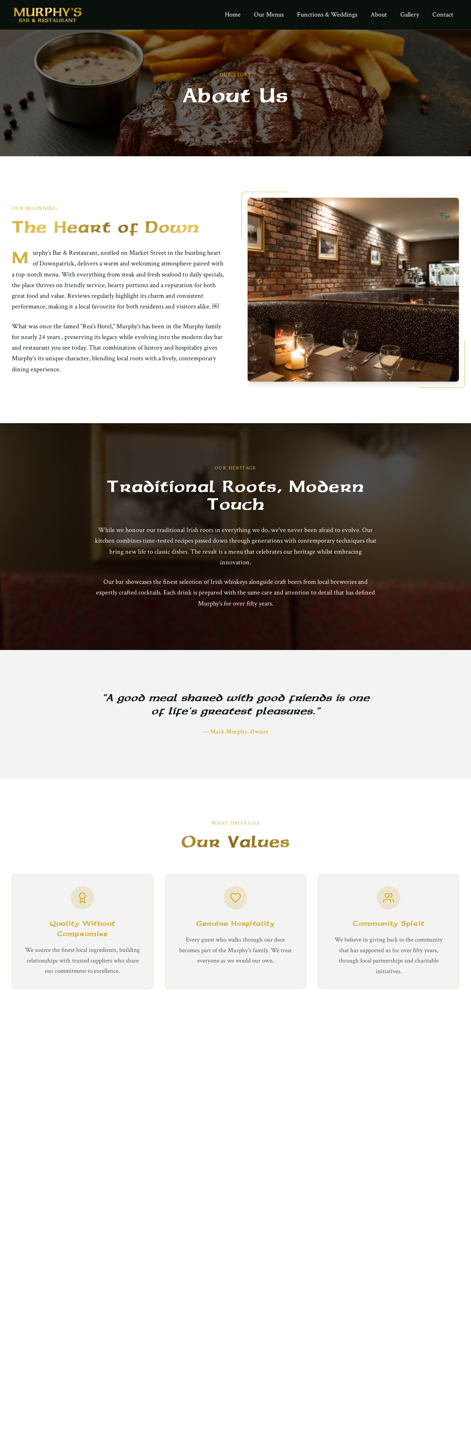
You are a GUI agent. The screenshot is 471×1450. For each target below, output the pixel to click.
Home (233, 14)
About (379, 14)
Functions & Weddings (327, 14)
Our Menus (269, 14)
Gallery (409, 14)
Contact (442, 14)
